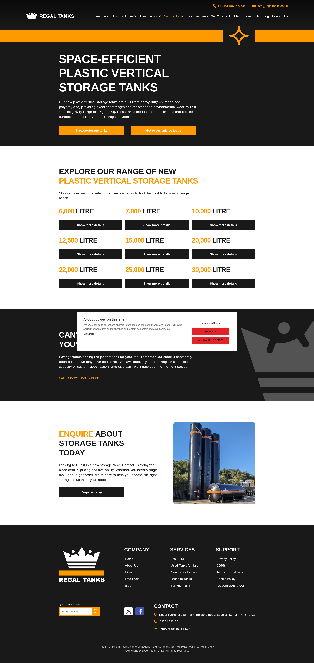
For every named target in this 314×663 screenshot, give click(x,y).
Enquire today (91, 492)
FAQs (128, 572)
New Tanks (171, 16)
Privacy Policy (226, 559)
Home (96, 16)
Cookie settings (211, 323)
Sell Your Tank (221, 16)
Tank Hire (126, 16)
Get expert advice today (163, 130)
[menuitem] (144, 559)
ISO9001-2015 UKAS (231, 585)
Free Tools (252, 16)
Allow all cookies (210, 340)
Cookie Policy (226, 579)
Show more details (90, 225)
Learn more (88, 334)
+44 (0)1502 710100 (231, 6)
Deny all (211, 331)
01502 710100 (169, 621)
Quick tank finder (69, 604)
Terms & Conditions (230, 572)
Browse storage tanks (91, 130)
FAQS (237, 16)
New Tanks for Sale (184, 572)
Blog (266, 16)
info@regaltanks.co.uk (272, 6)
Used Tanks (148, 16)
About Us (110, 16)
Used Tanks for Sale (184, 565)
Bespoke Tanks (197, 16)
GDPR (221, 565)
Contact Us (280, 16)
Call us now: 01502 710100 (79, 378)
